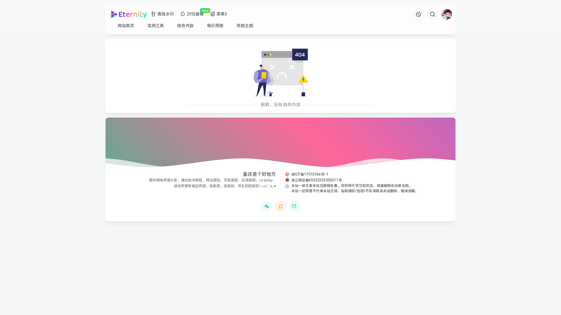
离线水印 (165, 14)
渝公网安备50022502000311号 (316, 180)
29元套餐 (195, 14)
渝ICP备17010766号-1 (309, 174)
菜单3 (222, 14)
